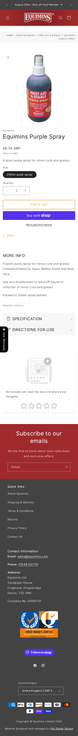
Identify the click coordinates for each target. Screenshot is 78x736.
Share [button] (10, 235)
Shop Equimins (25, 35)
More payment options (39, 224)
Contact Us (15, 536)
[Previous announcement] (7, 5)
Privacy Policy (17, 528)
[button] (7, 18)
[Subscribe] (66, 467)
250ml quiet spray (20, 174)
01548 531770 (28, 564)
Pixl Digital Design (62, 728)
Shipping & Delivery (21, 502)
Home (9, 35)
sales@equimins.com (32, 556)
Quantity (8, 182)
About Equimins (18, 493)
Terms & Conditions (21, 510)
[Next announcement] (71, 5)
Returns (13, 519)
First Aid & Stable (49, 35)
